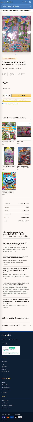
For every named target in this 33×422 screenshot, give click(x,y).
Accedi (3, 382)
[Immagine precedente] (4, 32)
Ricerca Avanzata (6, 389)
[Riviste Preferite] (26, 1)
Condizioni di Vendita (7, 405)
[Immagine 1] (15, 54)
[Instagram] (6, 343)
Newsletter (4, 392)
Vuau (7, 420)
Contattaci (4, 374)
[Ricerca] (30, 6)
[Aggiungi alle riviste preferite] (3, 62)
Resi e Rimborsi (5, 371)
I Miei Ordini (5, 384)
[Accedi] (23, 2)
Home (2, 10)
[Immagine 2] (17, 54)
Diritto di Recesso (6, 408)
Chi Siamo (4, 361)
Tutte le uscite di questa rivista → (10, 104)
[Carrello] (30, 1)
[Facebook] (3, 343)
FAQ (3, 364)
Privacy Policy (5, 400)
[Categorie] (1, 1)
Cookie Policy (5, 403)
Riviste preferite (6, 387)
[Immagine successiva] (29, 32)
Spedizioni (4, 366)
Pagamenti (4, 369)
